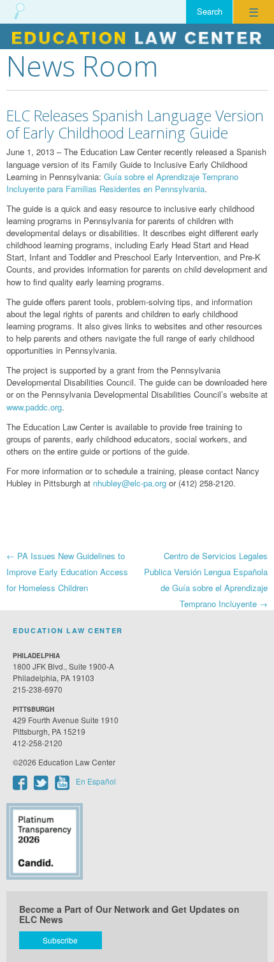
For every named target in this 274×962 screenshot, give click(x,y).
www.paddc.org (34, 407)
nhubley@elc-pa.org (129, 483)
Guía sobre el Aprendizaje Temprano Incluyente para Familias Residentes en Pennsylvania (122, 182)
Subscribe (60, 940)
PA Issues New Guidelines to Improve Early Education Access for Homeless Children (67, 572)
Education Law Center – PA (137, 36)
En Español (96, 781)
